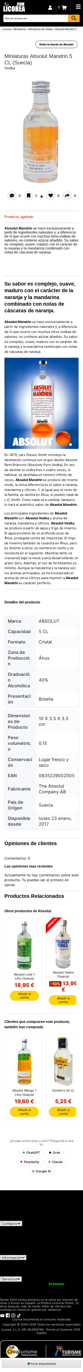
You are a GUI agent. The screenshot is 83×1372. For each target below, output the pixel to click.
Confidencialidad (54, 1262)
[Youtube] (2, 1315)
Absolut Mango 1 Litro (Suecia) (24, 1092)
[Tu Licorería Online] (14, 7)
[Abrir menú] (78, 7)
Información (12, 1257)
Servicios (9, 1279)
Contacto (9, 1223)
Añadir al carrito (24, 995)
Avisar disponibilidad (43, 1363)
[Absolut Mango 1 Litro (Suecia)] (24, 1061)
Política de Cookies (35, 1270)
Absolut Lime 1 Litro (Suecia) (24, 976)
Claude (57, 1162)
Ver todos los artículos (23, 1219)
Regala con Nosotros (51, 1288)
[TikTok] (19, 1315)
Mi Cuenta (11, 1284)
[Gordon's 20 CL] (63, 1061)
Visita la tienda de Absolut (56, 44)
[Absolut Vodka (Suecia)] (63, 944)
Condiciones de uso (19, 1262)
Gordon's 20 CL (63, 1090)
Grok (56, 1152)
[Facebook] (8, 1315)
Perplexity (31, 1162)
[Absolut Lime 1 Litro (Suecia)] (24, 945)
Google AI (43, 1171)
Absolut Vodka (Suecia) (63, 974)
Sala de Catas (40, 1292)
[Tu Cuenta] (50, 7)
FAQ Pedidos (50, 1266)
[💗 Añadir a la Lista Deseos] (28, 196)
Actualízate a (45, 1284)
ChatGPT (33, 1152)
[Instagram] (13, 1315)
